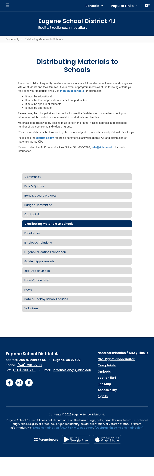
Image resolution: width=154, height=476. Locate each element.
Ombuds (104, 371)
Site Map (104, 384)
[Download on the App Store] (107, 439)
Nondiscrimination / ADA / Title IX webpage (63, 428)
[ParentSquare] (46, 439)
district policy (45, 138)
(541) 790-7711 (24, 370)
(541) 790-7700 (29, 365)
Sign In (103, 396)
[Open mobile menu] (7, 5)
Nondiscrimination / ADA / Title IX (123, 353)
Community (12, 39)
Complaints (107, 365)
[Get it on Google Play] (76, 439)
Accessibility (107, 390)
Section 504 (107, 378)
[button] (94, 5)
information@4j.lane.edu (72, 370)
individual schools (72, 91)
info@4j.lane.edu (102, 147)
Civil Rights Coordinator (116, 359)
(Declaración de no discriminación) (119, 428)
